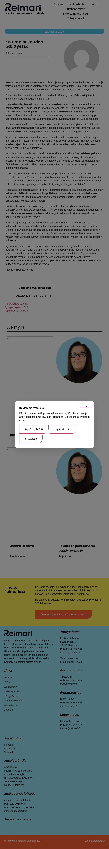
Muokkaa (31, 439)
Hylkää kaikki (63, 429)
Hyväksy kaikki (34, 429)
